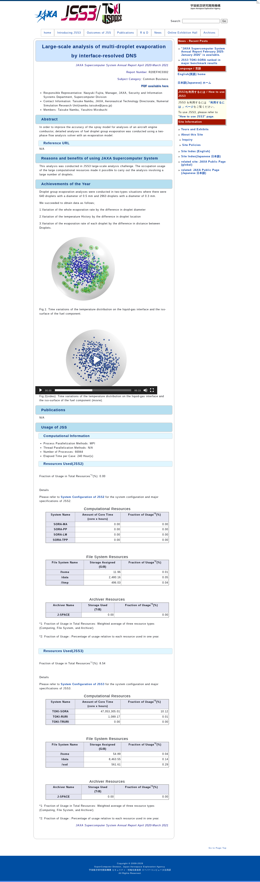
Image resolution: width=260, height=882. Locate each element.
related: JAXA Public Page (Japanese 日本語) (200, 171)
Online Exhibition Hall (182, 32)
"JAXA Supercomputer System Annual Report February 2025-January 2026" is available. (203, 51)
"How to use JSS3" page (195, 116)
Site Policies (191, 144)
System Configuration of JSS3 (82, 684)
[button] (96, 360)
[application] (96, 360)
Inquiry (187, 139)
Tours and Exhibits (195, 129)
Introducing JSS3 (69, 32)
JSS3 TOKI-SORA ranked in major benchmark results (201, 61)
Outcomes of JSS (99, 32)
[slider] (93, 390)
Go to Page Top (217, 848)
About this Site (192, 134)
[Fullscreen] (152, 390)
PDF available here (154, 85)
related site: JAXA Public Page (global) (203, 163)
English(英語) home (192, 74)
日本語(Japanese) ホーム (194, 82)
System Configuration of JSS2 (82, 496)
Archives (210, 32)
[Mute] (145, 390)
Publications (125, 32)
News (158, 32)
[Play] (41, 390)
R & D (144, 32)
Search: (176, 21)
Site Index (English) (195, 151)
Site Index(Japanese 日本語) (201, 156)
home (47, 32)
